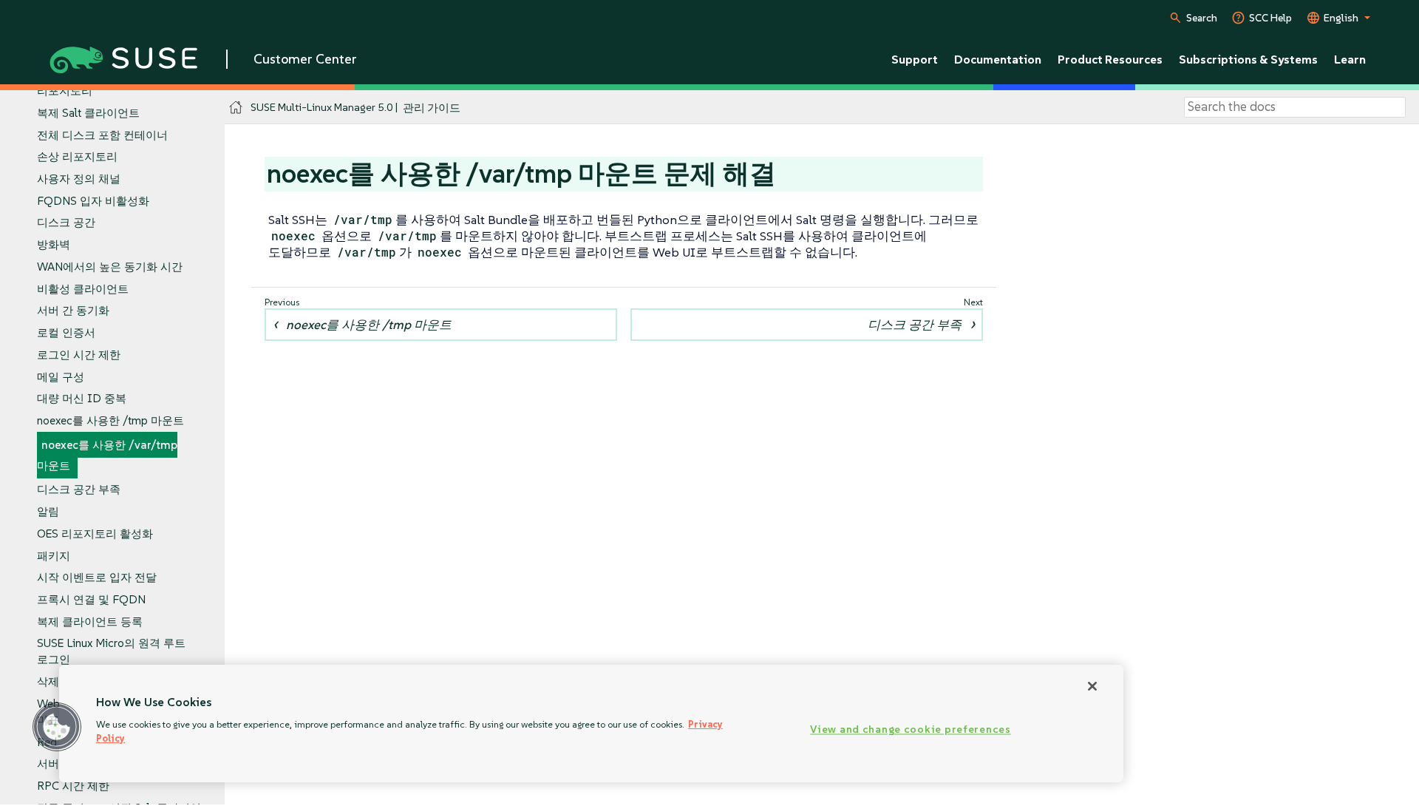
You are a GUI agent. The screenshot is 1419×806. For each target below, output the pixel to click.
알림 (48, 511)
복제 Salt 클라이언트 (88, 113)
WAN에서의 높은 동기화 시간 (110, 267)
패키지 (53, 556)
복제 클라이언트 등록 (90, 621)
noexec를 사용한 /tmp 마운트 (110, 420)
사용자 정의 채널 (78, 179)
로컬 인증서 (66, 332)
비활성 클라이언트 (83, 289)
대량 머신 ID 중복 (81, 398)
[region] (591, 723)
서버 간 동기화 (73, 310)
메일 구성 (60, 377)
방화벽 (53, 244)
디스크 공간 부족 (78, 489)
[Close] (1092, 686)
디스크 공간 (66, 222)
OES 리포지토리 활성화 (95, 533)
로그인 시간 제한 (78, 355)
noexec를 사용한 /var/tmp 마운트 (107, 455)
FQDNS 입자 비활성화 (93, 201)
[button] (57, 727)
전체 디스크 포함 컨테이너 (102, 135)
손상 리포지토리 (77, 156)
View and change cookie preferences (910, 729)
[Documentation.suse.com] (236, 107)
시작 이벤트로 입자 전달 (97, 577)
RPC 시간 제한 (73, 786)
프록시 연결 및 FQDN (91, 599)
